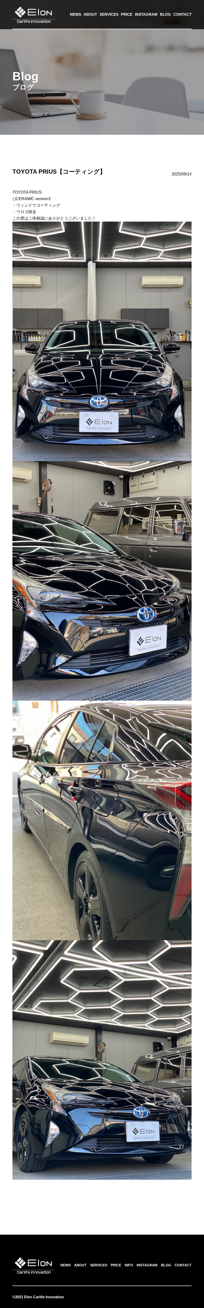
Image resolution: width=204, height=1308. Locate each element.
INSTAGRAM (146, 14)
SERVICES (109, 14)
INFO (129, 1265)
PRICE (126, 14)
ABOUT (90, 14)
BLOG (165, 14)
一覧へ (102, 1199)
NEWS (75, 14)
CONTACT (182, 14)
